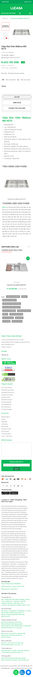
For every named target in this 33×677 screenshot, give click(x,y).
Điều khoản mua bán (6, 399)
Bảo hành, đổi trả (5, 397)
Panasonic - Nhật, (11, 603)
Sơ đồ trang (4, 424)
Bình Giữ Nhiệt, (5, 644)
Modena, (22, 599)
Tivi (21, 652)
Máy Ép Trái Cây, (5, 614)
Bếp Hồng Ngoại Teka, (17, 624)
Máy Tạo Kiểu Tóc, (17, 635)
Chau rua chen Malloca (9, 310)
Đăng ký (16, 468)
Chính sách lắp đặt (6, 402)
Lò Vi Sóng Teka (17, 627)
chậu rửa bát (6, 321)
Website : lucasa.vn (6, 347)
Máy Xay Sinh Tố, (19, 612)
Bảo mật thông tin (6, 407)
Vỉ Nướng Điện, (20, 610)
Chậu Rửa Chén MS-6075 (9, 300)
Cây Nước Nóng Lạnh (23, 660)
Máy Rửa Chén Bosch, (7, 627)
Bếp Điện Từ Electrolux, (15, 622)
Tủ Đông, (14, 650)
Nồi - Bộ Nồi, (17, 643)
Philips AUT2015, (5, 589)
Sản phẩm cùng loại (10, 247)
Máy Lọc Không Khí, (6, 660)
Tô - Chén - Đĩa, (9, 643)
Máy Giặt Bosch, (25, 650)
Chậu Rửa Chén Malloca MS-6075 (20, 18)
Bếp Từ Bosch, (5, 622)
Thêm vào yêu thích (10, 79)
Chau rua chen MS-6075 (24, 310)
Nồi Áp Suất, (21, 614)
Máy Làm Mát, (14, 658)
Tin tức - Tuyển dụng (6, 436)
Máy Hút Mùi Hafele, (17, 626)
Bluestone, (13, 605)
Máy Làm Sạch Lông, (6, 635)
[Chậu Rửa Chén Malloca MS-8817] (16, 267)
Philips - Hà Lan (26, 605)
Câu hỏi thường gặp (6, 409)
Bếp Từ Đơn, (4, 610)
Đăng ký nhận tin (5, 417)
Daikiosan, (4, 603)
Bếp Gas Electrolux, (6, 626)
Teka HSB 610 (14, 589)
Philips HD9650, (5, 583)
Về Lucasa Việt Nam (6, 387)
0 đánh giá (10, 52)
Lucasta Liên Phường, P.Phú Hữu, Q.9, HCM (12, 339)
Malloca (4, 207)
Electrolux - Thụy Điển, (20, 601)
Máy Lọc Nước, (22, 658)
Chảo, (22, 643)
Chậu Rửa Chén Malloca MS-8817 (16, 285)
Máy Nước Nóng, (16, 652)
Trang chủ (5, 18)
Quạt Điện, (15, 660)
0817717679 (5, 2)
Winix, (13, 599)
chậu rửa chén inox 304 (16, 314)
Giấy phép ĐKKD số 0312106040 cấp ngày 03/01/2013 (15, 342)
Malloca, (17, 599)
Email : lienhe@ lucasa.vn (7, 344)
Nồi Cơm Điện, (5, 612)
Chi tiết (17, 97)
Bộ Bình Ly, (12, 644)
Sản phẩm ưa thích (6, 429)
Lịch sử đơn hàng (5, 433)
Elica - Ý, (12, 601)
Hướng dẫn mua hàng (7, 395)
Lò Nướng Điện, (12, 610)
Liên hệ (3, 419)
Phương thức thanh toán (7, 392)
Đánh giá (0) (17, 102)
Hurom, (3, 601)
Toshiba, (27, 599)
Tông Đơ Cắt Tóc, (12, 633)
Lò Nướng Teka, (27, 626)
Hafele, (7, 601)
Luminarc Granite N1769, (18, 586)
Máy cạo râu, (4, 633)
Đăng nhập (4, 421)
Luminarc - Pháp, (5, 605)
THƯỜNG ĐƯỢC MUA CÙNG (11, 250)
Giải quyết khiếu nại (6, 404)
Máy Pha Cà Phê (5, 616)
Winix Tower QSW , (6, 586)
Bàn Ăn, (3, 643)
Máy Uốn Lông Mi (6, 637)
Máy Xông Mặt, (22, 633)
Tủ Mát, (19, 650)
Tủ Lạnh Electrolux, (6, 652)
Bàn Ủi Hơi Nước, (5, 658)
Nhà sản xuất (4, 426)
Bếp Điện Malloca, (6, 624)
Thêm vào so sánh (25, 79)
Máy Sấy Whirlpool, (6, 650)
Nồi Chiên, (11, 612)
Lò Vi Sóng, (28, 610)
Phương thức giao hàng (17, 108)
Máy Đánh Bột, (14, 614)
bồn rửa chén (19, 317)
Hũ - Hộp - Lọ (18, 644)
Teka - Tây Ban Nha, (6, 599)
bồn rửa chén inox (17, 321)
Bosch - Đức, (20, 603)
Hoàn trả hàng (5, 431)
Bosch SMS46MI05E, (15, 583)
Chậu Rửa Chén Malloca (13, 296)
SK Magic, (19, 605)
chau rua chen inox (8, 317)
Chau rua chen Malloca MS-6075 (11, 307)
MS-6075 (24, 296)
